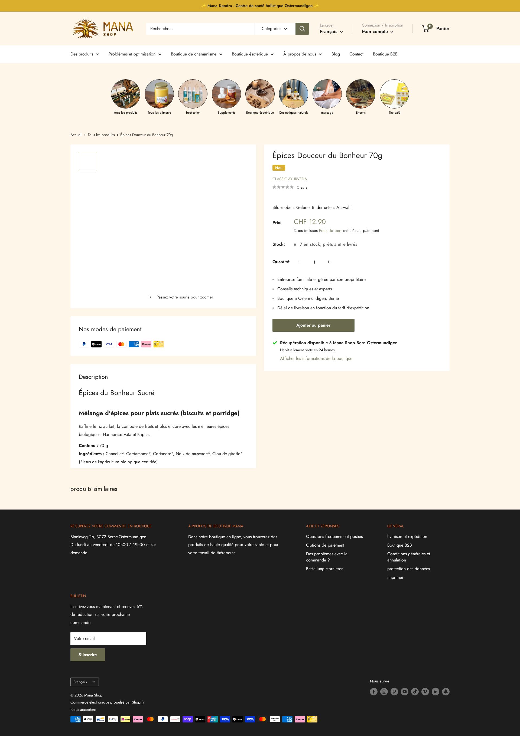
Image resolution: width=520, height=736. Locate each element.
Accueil (76, 134)
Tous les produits (101, 134)
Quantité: (281, 262)
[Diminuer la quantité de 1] (300, 262)
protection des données (408, 569)
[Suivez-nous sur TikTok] (415, 692)
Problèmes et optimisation (132, 54)
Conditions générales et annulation (408, 557)
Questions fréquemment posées (334, 536)
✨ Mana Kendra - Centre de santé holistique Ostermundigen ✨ (260, 6)
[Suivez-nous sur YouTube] (404, 692)
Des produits (81, 54)
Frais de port (330, 231)
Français (80, 682)
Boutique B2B (385, 54)
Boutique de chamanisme (193, 54)
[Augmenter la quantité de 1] (328, 262)
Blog (336, 54)
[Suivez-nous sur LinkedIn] (435, 692)
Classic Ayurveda (289, 179)
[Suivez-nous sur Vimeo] (425, 692)
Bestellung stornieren (324, 569)
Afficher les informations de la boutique (316, 358)
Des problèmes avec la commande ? (326, 557)
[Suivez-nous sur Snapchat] (446, 692)
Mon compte (375, 31)
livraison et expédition (407, 536)
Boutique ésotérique (250, 54)
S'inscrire (88, 655)
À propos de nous (299, 54)
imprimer (395, 577)
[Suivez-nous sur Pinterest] (394, 692)
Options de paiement (325, 545)
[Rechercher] (302, 29)
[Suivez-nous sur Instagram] (384, 692)
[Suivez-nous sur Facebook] (374, 692)
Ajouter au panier (313, 325)
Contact (356, 54)
